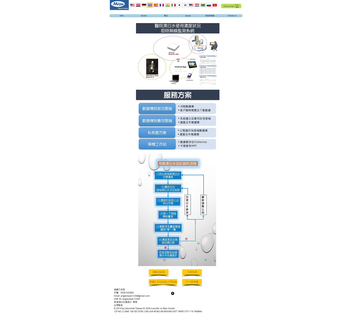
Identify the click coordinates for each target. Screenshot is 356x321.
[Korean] (185, 5)
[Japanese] (179, 5)
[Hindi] (167, 5)
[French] (162, 5)
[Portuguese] (203, 5)
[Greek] (150, 5)
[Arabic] (138, 5)
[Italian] (173, 5)
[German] (144, 5)
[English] (132, 5)
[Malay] (191, 5)
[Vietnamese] (215, 5)
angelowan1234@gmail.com (135, 295)
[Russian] (209, 5)
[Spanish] (156, 5)
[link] (237, 6)
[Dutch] (197, 5)
